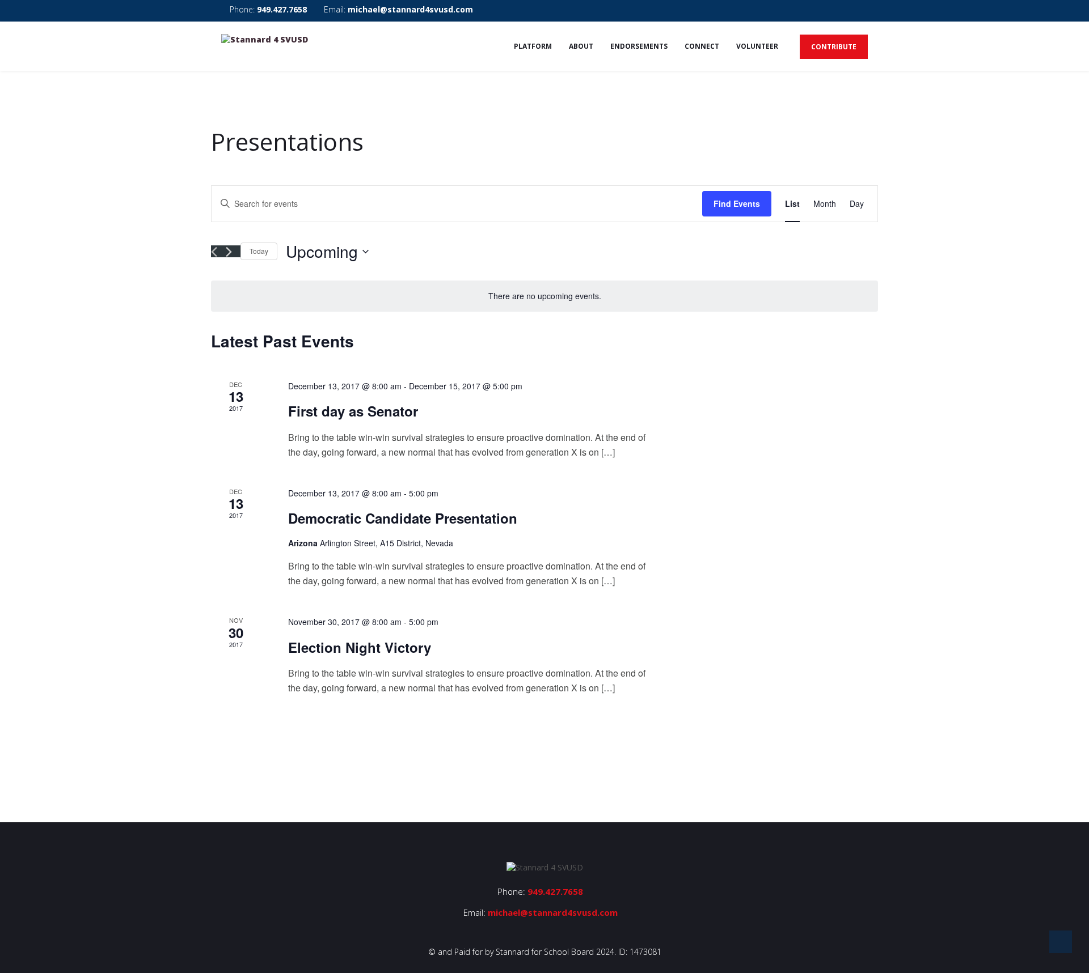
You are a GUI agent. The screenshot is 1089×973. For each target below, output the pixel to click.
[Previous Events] (214, 252)
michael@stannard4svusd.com (410, 9)
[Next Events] (229, 252)
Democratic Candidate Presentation (402, 518)
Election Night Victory (359, 647)
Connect (702, 46)
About (581, 46)
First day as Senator (353, 410)
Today (259, 251)
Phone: (267, 9)
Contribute (833, 47)
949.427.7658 (282, 9)
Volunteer (757, 46)
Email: (397, 9)
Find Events (737, 203)
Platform (533, 46)
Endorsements (639, 46)
